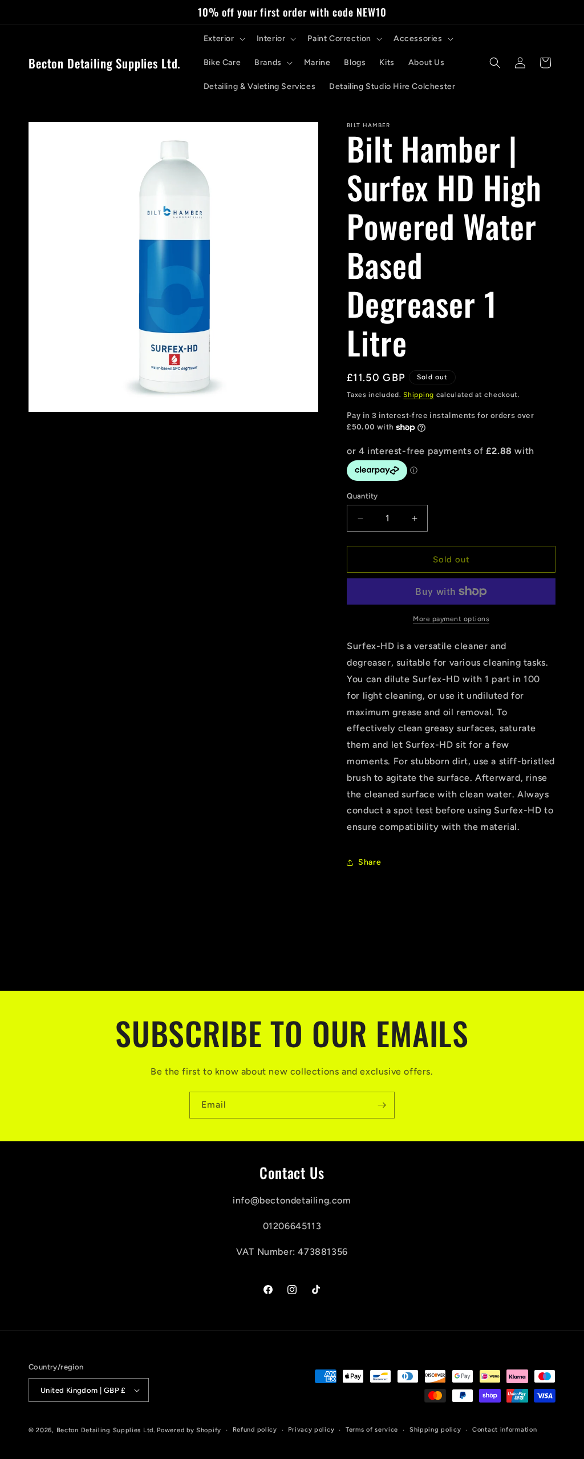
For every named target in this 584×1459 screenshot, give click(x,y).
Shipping (418, 395)
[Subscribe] (381, 1105)
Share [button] (369, 862)
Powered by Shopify (189, 1430)
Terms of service (372, 1429)
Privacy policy (311, 1429)
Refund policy (255, 1429)
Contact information (504, 1429)
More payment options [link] (451, 619)
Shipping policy (435, 1429)
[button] (223, 39)
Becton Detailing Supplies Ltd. (105, 1430)
